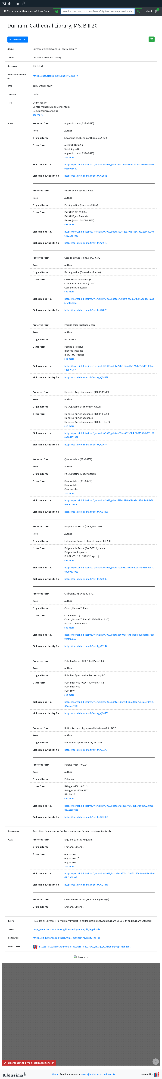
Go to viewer (17, 39)
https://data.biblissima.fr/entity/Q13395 (86, 816)
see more (38, 114)
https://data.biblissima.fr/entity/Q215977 (55, 75)
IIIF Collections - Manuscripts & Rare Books (26, 11)
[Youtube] (138, 3)
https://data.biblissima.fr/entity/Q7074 (85, 444)
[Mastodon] (133, 3)
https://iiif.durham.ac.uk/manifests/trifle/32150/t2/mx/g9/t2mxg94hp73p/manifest (85, 946)
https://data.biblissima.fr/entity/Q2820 (85, 310)
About (149, 11)
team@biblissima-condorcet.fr (98, 1074)
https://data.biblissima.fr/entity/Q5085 (85, 578)
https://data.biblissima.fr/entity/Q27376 (86, 884)
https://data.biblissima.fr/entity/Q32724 (86, 749)
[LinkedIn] (123, 3)
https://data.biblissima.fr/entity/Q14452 (86, 713)
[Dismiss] (5, 1063)
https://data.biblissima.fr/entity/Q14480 (86, 511)
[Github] (143, 3)
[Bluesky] (128, 3)
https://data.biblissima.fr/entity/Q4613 (85, 242)
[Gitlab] (148, 3)
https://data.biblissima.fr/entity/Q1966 (85, 175)
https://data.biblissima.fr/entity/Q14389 (86, 377)
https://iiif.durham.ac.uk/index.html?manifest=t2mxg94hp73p (66, 937)
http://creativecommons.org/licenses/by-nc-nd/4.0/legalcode (66, 929)
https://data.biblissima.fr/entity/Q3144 (85, 646)
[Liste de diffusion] (118, 3)
